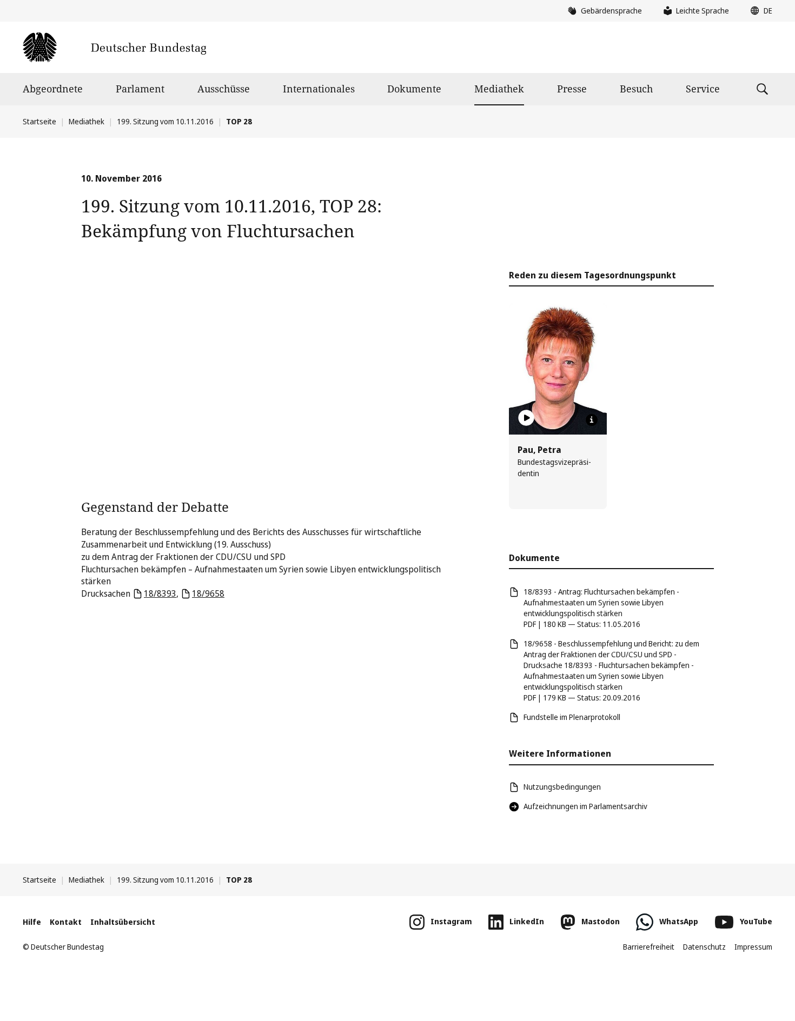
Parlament (140, 88)
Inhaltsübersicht (122, 922)
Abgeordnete (53, 88)
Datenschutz (704, 947)
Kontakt (66, 922)
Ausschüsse (223, 88)
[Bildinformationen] (591, 419)
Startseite (39, 121)
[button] (758, 11)
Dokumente (414, 88)
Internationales (319, 88)
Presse (572, 88)
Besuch (636, 88)
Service (703, 88)
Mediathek (499, 88)
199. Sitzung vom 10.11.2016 (165, 121)
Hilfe (32, 922)
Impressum (753, 947)
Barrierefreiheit (648, 947)
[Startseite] (114, 47)
